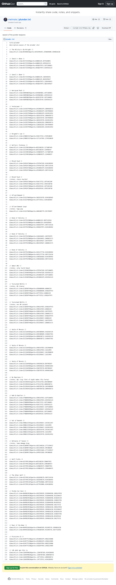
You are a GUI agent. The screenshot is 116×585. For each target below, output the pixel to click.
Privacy (33, 579)
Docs (62, 579)
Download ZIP (106, 28)
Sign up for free (12, 568)
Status (47, 579)
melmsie (12, 19)
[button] (93, 28)
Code (9, 28)
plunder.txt (25, 19)
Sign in (101, 4)
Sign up (110, 4)
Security (41, 579)
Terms (28, 579)
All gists (52, 4)
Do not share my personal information (96, 579)
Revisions (21, 28)
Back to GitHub (63, 4)
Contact (67, 579)
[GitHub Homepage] (9, 578)
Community (54, 579)
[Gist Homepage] (8, 3)
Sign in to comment (75, 568)
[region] (58, 301)
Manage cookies (77, 579)
